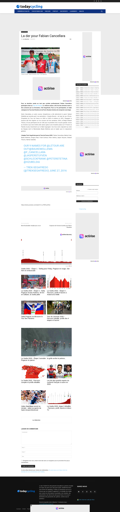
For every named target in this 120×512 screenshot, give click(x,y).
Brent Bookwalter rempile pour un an (31, 225)
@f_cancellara (34, 152)
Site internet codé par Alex (86, 499)
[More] (41, 42)
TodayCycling (82, 209)
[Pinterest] (30, 42)
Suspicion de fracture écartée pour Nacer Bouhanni (60, 226)
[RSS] (99, 1)
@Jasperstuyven (35, 155)
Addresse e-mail (80, 196)
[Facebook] (94, 1)
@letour (53, 145)
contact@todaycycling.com (46, 504)
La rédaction (26, 39)
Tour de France (24, 31)
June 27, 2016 (58, 170)
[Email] (37, 42)
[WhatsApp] (34, 42)
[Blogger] (78, 491)
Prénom (78, 190)
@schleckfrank (35, 158)
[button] (102, 11)
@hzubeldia (32, 161)
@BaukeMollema (41, 148)
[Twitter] (101, 1)
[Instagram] (96, 1)
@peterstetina (57, 158)
